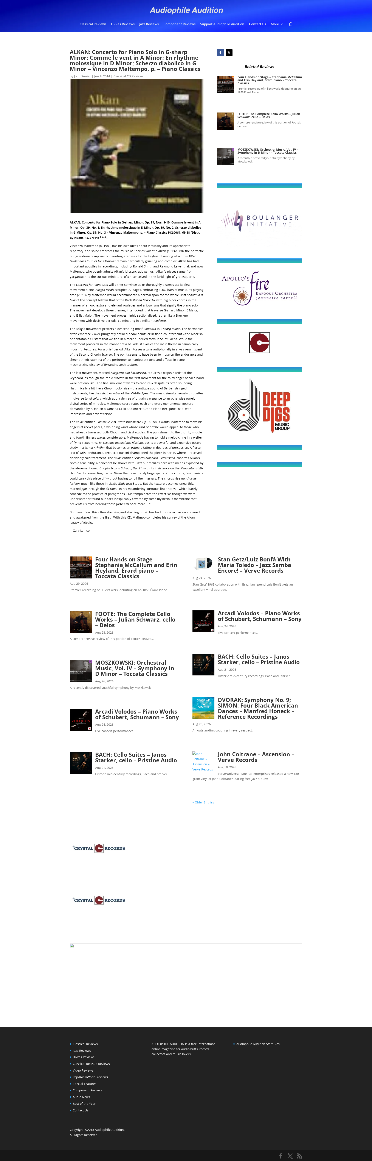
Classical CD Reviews (128, 76)
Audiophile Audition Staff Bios (258, 1044)
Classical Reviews (93, 24)
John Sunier (82, 76)
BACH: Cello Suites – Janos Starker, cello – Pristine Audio (136, 757)
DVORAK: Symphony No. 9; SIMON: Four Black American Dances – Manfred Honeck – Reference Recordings (258, 708)
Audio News (81, 1097)
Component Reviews (179, 24)
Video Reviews (83, 1070)
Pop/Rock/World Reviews (90, 1077)
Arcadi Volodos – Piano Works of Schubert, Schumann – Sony (137, 714)
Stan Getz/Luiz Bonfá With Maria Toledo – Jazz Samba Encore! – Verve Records (254, 564)
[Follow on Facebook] (220, 52)
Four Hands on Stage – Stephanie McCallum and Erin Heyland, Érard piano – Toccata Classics (269, 80)
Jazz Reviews (149, 24)
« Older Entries (203, 802)
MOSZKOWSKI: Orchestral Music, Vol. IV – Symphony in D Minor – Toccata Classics (267, 151)
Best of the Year (84, 1104)
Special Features (84, 1084)
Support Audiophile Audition (222, 24)
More (275, 24)
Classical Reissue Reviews (91, 1064)
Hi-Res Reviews (123, 24)
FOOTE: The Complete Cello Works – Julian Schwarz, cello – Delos (268, 115)
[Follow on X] (229, 52)
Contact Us (257, 24)
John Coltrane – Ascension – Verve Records (256, 757)
